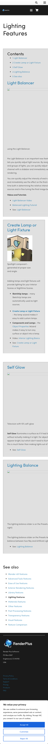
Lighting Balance (22, 465)
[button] (36, 2)
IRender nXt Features (17, 574)
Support (6, 681)
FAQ (4, 690)
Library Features (15, 592)
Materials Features (17, 601)
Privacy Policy (8, 676)
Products (6, 687)
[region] (24, 722)
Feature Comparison (17, 624)
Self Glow (16, 367)
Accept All (24, 724)
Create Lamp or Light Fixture (21, 227)
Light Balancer (20, 83)
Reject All (24, 738)
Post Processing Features (19, 610)
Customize (24, 731)
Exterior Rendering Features (21, 587)
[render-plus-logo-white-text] (6, 10)
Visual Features (15, 620)
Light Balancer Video (22, 200)
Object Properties (20, 326)
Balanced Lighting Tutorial (24, 205)
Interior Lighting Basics (29, 338)
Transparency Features (18, 615)
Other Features (15, 606)
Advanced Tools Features (19, 578)
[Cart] (37, 10)
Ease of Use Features (17, 583)
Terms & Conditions (10, 678)
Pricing (5, 684)
